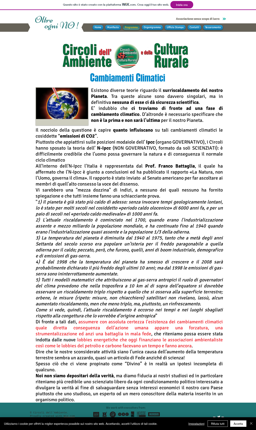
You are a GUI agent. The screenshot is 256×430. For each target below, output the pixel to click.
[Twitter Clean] (218, 416)
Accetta (238, 424)
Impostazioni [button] (196, 424)
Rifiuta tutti (217, 424)
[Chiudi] (251, 423)
